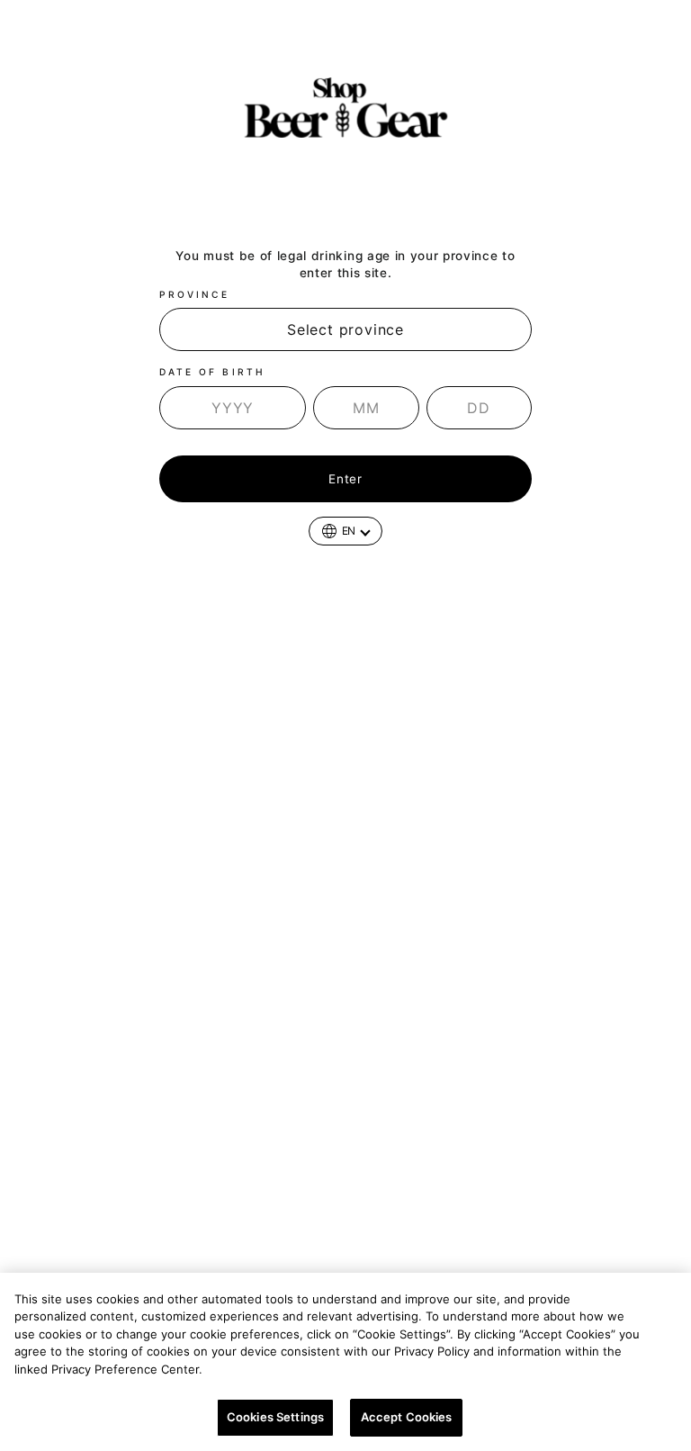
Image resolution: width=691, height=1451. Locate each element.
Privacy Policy (252, 1369)
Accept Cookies (407, 1417)
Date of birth (212, 371)
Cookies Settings (275, 1417)
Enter (345, 479)
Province (194, 294)
